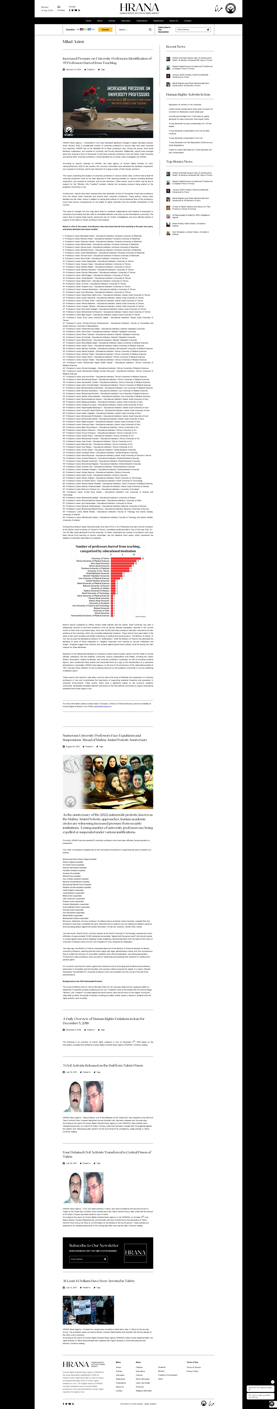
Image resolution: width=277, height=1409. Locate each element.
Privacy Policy (192, 1371)
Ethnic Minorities (142, 1379)
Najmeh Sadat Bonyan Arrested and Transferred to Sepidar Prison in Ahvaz (192, 67)
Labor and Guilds (143, 1383)
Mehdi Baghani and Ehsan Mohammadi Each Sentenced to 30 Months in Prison (190, 84)
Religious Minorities (144, 1391)
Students (161, 1367)
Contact (187, 21)
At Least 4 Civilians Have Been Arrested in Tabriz (98, 1281)
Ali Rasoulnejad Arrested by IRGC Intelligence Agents (191, 216)
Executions (140, 1371)
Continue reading (140, 1045)
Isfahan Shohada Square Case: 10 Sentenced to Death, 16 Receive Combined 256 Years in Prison (192, 59)
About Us (174, 21)
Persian (61, 10)
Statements (158, 21)
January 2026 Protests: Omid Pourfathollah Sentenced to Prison (190, 76)
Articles (111, 21)
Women (161, 1371)
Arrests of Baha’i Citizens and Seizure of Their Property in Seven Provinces (191, 208)
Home (88, 21)
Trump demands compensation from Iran (186, 138)
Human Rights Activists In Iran (188, 94)
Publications (141, 21)
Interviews (125, 21)
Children (139, 1367)
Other (160, 1379)
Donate (105, 29)
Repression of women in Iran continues (185, 104)
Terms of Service (194, 1367)
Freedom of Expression (167, 1375)
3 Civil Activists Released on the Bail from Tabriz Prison (103, 1065)
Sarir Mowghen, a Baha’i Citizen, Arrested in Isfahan (190, 233)
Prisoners (140, 1387)
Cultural (139, 1375)
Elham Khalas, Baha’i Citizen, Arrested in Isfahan (189, 224)
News (99, 21)
